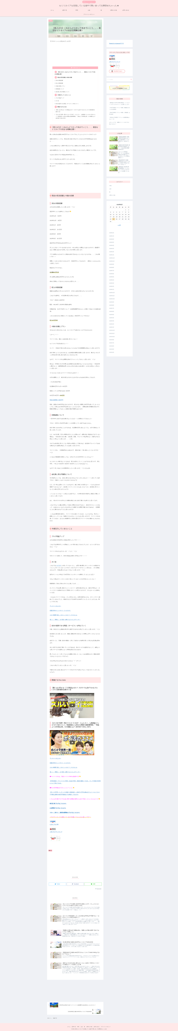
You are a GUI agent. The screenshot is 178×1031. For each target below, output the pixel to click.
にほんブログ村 (54, 824)
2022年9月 (111, 302)
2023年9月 (111, 264)
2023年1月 (111, 289)
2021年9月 (111, 339)
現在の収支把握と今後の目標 (65, 77)
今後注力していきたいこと (64, 95)
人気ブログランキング (56, 831)
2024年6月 (111, 239)
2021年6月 (111, 346)
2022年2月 (111, 324)
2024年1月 (111, 254)
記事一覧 (74, 1026)
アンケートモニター (55, 606)
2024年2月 (111, 251)
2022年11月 (111, 295)
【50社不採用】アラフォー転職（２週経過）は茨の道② (119, 113)
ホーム (68, 1026)
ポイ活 (57, 100)
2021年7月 (111, 342)
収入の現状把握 (59, 83)
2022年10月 (112, 298)
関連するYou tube (62, 106)
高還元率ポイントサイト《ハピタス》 (60, 610)
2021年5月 (111, 349)
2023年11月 (111, 261)
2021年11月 (111, 333)
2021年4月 (111, 352)
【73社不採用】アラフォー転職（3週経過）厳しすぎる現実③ (119, 108)
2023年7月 (111, 270)
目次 (74, 67)
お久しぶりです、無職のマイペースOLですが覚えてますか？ (119, 123)
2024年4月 (111, 245)
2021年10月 (112, 336)
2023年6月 (111, 273)
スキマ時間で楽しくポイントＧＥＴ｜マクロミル (63, 615)
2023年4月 (111, 280)
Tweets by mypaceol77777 (116, 43)
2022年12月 (112, 292)
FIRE (51, 850)
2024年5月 (111, 242)
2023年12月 (112, 258)
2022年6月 (111, 311)
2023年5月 (111, 276)
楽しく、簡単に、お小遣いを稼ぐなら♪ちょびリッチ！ (65, 619)
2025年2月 (111, 232)
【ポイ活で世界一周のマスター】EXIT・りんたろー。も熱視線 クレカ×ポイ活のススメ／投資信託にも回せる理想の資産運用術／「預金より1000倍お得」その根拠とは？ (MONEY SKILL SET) (75, 116)
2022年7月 (111, 308)
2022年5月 (111, 314)
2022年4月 (111, 317)
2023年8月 (111, 267)
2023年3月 (111, 283)
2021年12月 (112, 330)
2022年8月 (111, 305)
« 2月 (119, 225)
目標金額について (60, 88)
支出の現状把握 (59, 80)
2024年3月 (111, 248)
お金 (110, 188)
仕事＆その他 (112, 195)
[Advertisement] (75, 54)
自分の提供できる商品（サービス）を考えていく (67, 103)
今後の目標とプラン (60, 86)
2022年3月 (111, 320)
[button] (131, 79)
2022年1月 (111, 327)
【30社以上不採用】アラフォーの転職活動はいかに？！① (119, 118)
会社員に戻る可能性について (62, 91)
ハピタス (58, 565)
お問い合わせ (96, 1026)
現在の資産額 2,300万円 (56, 400)
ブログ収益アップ (60, 98)
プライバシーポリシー (106, 1026)
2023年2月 (111, 286)
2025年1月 (111, 236)
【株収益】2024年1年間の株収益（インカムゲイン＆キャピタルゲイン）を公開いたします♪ (119, 103)
